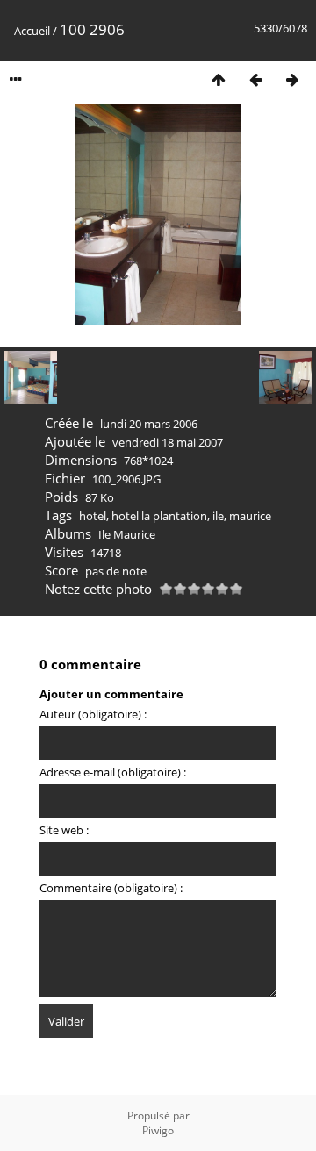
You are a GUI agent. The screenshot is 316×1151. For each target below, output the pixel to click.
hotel (92, 516)
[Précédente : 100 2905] (255, 79)
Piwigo (158, 1130)
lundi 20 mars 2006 (149, 424)
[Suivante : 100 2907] (292, 79)
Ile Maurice (126, 534)
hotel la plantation (159, 516)
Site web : (64, 830)
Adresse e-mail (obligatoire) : (113, 772)
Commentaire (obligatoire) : (111, 888)
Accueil (32, 31)
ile (218, 516)
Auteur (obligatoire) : (93, 714)
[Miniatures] (218, 79)
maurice (250, 516)
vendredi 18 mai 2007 (167, 442)
